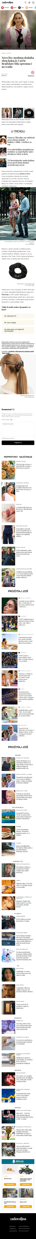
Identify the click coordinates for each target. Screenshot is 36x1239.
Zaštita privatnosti (24, 1228)
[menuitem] (29, 2)
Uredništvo (12, 1228)
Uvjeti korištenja (24, 1226)
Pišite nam (12, 1226)
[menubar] (29, 2)
